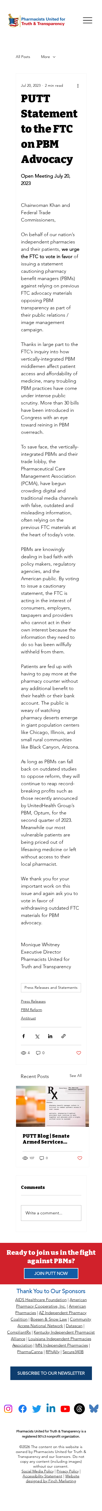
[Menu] (87, 20)
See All (76, 1075)
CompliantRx (19, 1332)
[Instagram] (8, 1408)
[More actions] (78, 85)
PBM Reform (31, 1009)
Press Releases (33, 1001)
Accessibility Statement (42, 1476)
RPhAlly (53, 1351)
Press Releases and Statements (51, 987)
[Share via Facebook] (23, 1036)
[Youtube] (65, 1408)
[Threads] (79, 1408)
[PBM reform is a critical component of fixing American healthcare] (52, 1106)
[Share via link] (63, 1036)
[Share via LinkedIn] (50, 1036)
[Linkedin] (50, 1408)
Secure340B (73, 1351)
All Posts (23, 56)
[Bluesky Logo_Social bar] (93, 1408)
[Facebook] (22, 1408)
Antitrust (28, 1018)
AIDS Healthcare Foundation (41, 1299)
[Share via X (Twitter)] (36, 1036)
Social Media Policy (37, 1471)
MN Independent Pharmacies (61, 1345)
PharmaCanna (30, 1351)
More (45, 56)
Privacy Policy (68, 1471)
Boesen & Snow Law (48, 1319)
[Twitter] (36, 1408)
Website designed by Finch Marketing (52, 1478)
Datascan (74, 1325)
